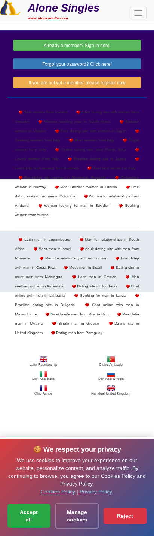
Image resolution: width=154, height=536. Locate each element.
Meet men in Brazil (85, 267)
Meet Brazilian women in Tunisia (88, 187)
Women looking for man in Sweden (76, 205)
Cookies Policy (58, 492)
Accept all (29, 516)
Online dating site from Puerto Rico (92, 149)
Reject (125, 516)
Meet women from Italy (93, 140)
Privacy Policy (96, 492)
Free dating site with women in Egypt (92, 131)
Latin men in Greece (96, 277)
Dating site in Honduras (96, 286)
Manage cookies (77, 516)
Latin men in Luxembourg (46, 239)
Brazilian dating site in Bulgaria (45, 305)
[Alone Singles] (10, 6)
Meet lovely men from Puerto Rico (79, 314)
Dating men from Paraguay (78, 333)
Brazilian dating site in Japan (99, 159)
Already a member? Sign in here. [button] (77, 45)
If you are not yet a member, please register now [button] (77, 82)
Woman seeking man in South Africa (76, 121)
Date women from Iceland (45, 112)
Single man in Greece (77, 323)
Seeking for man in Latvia (102, 295)
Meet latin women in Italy (113, 168)
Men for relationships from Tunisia (74, 258)
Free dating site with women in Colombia (77, 191)
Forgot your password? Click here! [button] (77, 63)
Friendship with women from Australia (47, 168)
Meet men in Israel (54, 249)
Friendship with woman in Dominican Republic (64, 177)
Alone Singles (63, 7)
